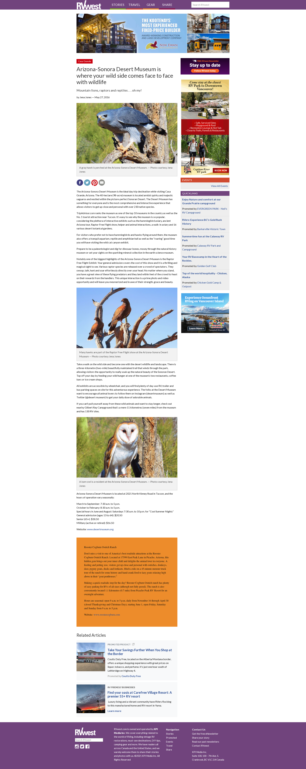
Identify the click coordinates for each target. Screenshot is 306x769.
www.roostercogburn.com (107, 614)
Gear (151, 5)
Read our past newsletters (205, 741)
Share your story (200, 737)
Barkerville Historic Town (211, 228)
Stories (118, 5)
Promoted (171, 737)
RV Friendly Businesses (121, 687)
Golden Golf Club (206, 265)
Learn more (114, 710)
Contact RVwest (200, 745)
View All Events (219, 185)
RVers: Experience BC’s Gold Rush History (202, 221)
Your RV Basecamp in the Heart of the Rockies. (204, 258)
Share (167, 5)
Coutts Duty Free (131, 676)
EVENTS (187, 179)
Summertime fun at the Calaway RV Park (203, 238)
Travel (134, 5)
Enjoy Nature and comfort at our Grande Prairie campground (201, 201)
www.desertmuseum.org (100, 529)
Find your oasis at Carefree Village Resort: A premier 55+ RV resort (140, 694)
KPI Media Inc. (199, 752)
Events (169, 741)
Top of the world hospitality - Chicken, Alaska (204, 275)
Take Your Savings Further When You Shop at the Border (140, 652)
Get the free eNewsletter (205, 733)
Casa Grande (84, 61)
